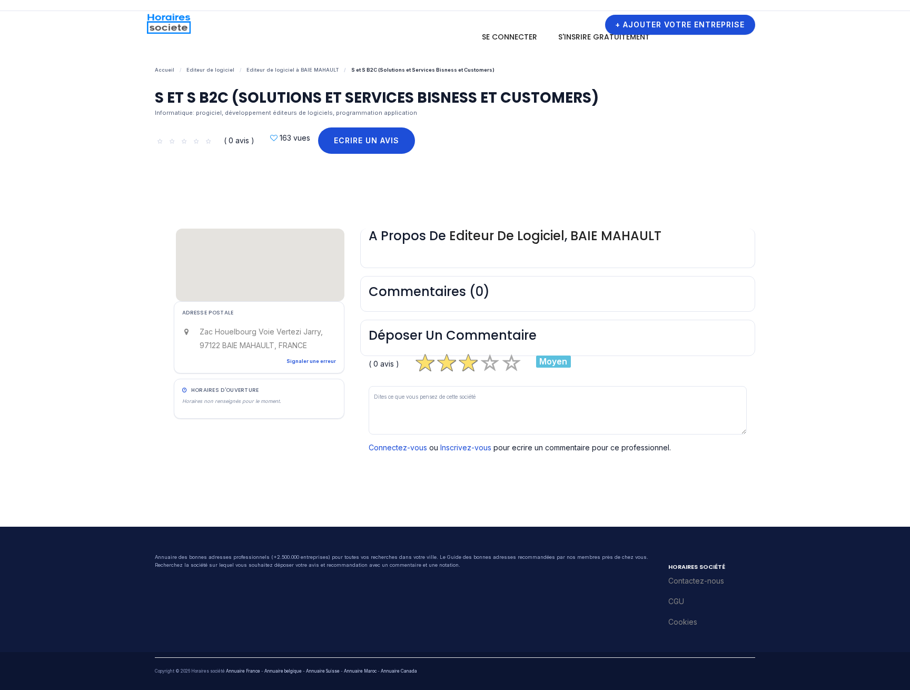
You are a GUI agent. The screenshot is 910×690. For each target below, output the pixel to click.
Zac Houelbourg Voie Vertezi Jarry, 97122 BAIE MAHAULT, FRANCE (261, 338)
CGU (676, 601)
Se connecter (509, 37)
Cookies (682, 621)
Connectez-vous (398, 447)
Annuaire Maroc (360, 671)
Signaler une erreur (311, 361)
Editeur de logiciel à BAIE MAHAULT (292, 70)
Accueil (164, 70)
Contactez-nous (696, 580)
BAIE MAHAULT (615, 235)
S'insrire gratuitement (604, 37)
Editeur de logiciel (210, 70)
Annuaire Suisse (323, 671)
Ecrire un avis (366, 140)
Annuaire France (243, 671)
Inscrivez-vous (465, 447)
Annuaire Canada (399, 671)
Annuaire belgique (283, 671)
